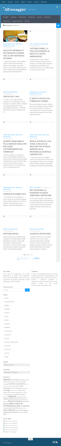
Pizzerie (39, 17)
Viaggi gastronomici (10, 412)
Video (26, 412)
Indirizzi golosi (34, 92)
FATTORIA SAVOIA (10, 234)
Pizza (10, 401)
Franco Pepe (21, 390)
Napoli (12, 396)
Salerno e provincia (14, 408)
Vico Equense (21, 412)
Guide (4, 394)
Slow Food (22, 408)
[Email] (54, 442)
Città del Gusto (14, 386)
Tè (28, 410)
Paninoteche (22, 17)
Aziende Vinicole (17, 21)
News (31, 44)
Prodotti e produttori (41, 44)
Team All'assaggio (21, 410)
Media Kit (44, 2)
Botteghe (6, 17)
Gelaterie (13, 17)
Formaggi (6, 390)
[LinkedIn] (51, 442)
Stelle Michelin (9, 410)
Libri (20, 394)
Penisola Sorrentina (19, 399)
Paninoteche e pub (21, 397)
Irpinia (16, 394)
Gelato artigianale (16, 392)
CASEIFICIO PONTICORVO (40, 234)
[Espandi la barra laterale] (58, 25)
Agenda (6, 379)
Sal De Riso (5, 408)
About (4, 2)
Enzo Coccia (13, 388)
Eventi (17, 2)
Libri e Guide (33, 134)
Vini (4, 414)
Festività (20, 388)
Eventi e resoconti (9, 44)
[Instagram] (48, 442)
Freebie (29, 2)
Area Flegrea (15, 379)
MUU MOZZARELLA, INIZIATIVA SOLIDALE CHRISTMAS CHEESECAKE (40, 192)
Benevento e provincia (16, 381)
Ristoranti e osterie (20, 406)
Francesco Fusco (13, 390)
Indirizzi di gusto (10, 394)
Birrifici (27, 21)
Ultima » (37, 258)
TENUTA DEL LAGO (11, 97)
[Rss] (57, 442)
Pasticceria (7, 399)
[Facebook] (45, 442)
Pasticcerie (31, 17)
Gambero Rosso (7, 392)
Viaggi (23, 2)
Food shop (25, 388)
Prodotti (17, 401)
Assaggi (22, 379)
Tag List (10, 2)
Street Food (6, 21)
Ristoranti (47, 17)
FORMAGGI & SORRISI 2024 (14, 194)
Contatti (36, 2)
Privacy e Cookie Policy (11, 342)
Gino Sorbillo (24, 392)
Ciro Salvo (8, 386)
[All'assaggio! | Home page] (14, 9)
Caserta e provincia (17, 384)
